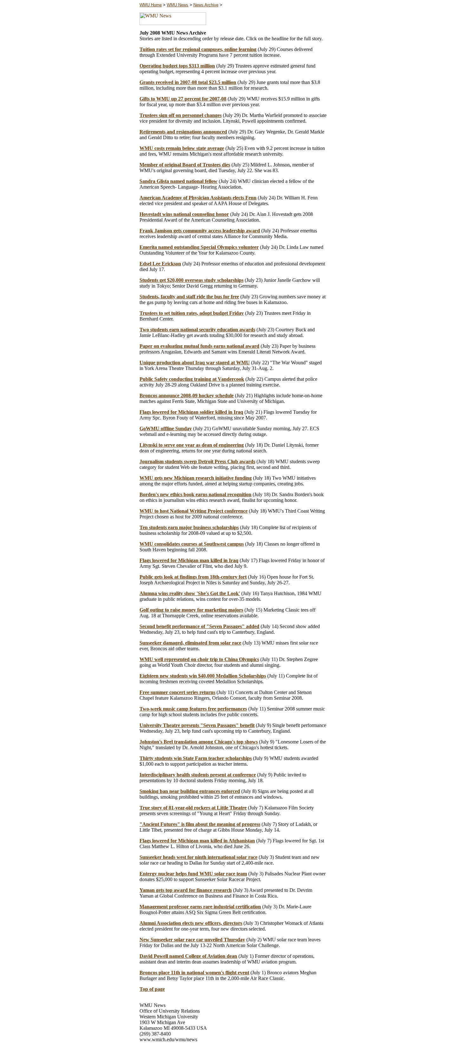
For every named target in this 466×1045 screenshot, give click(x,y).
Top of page (152, 989)
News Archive (205, 5)
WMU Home (150, 5)
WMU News (177, 5)
